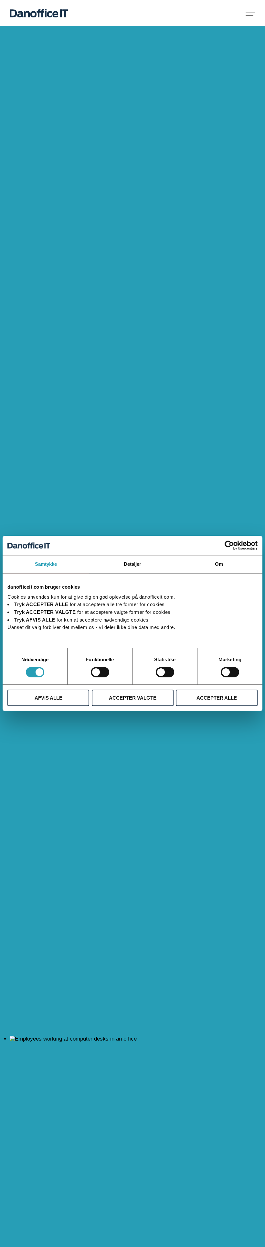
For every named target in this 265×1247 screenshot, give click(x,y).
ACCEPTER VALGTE (132, 698)
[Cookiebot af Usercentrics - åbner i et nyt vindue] (229, 545)
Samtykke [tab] (46, 564)
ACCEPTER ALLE (216, 698)
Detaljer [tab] (133, 564)
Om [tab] (219, 564)
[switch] (100, 672)
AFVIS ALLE (48, 698)
